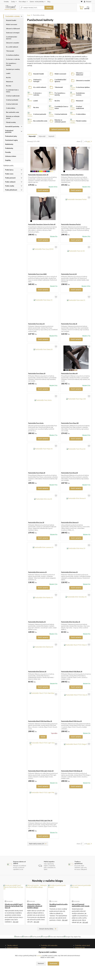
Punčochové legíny (11, 140)
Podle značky (9, 186)
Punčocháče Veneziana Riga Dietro (72, 175)
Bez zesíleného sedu (12, 112)
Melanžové (9, 82)
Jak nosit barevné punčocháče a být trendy (80, 905)
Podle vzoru (9, 174)
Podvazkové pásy (11, 136)
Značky (13, 2)
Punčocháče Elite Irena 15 (69, 572)
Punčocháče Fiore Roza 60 (69, 473)
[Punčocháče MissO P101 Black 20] (76, 656)
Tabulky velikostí (12, 945)
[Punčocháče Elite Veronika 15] (76, 606)
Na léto (8, 77)
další (88, 141)
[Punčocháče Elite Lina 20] (43, 507)
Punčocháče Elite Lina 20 (36, 522)
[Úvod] (10, 7)
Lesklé (8, 73)
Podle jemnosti (10, 178)
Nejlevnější (42, 136)
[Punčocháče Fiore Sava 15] (43, 308)
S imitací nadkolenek (12, 96)
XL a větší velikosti (12, 47)
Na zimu (8, 86)
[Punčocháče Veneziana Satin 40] (43, 159)
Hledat (48, 8)
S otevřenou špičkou (12, 55)
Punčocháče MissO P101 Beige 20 (71, 771)
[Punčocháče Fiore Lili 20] (76, 258)
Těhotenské (10, 51)
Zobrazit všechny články (46, 929)
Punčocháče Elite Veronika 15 (70, 622)
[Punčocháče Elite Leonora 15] (43, 556)
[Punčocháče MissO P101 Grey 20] (76, 705)
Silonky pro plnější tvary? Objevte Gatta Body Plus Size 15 (14, 906)
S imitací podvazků (12, 100)
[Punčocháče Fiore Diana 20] (43, 358)
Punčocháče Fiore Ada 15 (69, 324)
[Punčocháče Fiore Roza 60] (76, 457)
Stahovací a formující (12, 33)
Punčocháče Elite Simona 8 (69, 522)
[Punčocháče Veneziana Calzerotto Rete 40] (43, 209)
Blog (49, 2)
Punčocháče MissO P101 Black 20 (71, 671)
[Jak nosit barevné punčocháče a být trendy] (81, 892)
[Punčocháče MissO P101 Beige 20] (76, 755)
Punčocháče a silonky (12, 16)
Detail (43, 737)
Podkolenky (9, 148)
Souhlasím (53, 963)
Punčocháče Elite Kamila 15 (37, 622)
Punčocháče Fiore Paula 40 (36, 473)
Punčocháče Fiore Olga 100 (69, 423)
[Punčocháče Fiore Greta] (43, 407)
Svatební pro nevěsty (13, 69)
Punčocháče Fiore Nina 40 (69, 373)
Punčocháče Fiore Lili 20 (69, 274)
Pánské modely (11, 122)
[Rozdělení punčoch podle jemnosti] (58, 892)
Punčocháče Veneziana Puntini (71, 224)
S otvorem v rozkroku (13, 59)
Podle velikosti (10, 182)
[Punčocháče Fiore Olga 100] (76, 407)
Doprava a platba (12, 948)
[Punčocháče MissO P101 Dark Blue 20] (43, 705)
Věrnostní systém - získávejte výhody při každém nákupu (34, 906)
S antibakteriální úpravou (11, 38)
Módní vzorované (11, 24)
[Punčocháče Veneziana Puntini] (76, 209)
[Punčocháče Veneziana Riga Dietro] (76, 159)
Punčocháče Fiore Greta (35, 423)
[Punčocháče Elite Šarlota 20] (43, 656)
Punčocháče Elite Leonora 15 (37, 572)
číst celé (15, 922)
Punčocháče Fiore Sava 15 (36, 324)
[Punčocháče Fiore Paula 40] (43, 457)
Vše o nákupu (22, 2)
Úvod (28, 15)
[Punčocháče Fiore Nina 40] (76, 358)
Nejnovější (32, 136)
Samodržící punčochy (12, 126)
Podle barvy (9, 170)
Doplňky (8, 160)
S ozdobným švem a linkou (12, 91)
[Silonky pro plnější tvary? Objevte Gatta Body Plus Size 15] (14, 892)
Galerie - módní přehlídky (37, 2)
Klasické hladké (11, 20)
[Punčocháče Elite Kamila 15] (43, 606)
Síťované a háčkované (13, 29)
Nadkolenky (9, 144)
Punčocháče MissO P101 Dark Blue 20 (40, 721)
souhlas (39, 955)
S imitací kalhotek (12, 104)
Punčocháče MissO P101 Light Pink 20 (40, 820)
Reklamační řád (80, 948)
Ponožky (8, 152)
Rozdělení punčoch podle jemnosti (59, 905)
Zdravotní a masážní (12, 43)
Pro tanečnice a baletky (11, 64)
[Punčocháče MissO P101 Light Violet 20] (43, 755)
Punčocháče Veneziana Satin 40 (38, 175)
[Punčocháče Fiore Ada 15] (76, 308)
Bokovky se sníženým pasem (12, 117)
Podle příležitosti (11, 190)
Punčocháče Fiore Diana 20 (36, 373)
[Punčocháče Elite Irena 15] (76, 556)
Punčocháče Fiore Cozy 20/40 (37, 274)
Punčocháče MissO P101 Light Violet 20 (40, 771)
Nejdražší (51, 136)
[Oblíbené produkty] (81, 1)
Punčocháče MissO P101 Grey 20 (71, 721)
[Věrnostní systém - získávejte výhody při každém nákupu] (36, 892)
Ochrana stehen (10, 156)
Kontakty (6, 2)
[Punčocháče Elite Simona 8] (76, 507)
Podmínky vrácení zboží (82, 945)
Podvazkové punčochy (9, 131)
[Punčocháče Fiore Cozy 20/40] (43, 258)
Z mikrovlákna (10, 108)
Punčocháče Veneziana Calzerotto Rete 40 (41, 224)
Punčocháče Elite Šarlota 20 (37, 671)
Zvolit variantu (43, 190)
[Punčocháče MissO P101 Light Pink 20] (43, 805)
